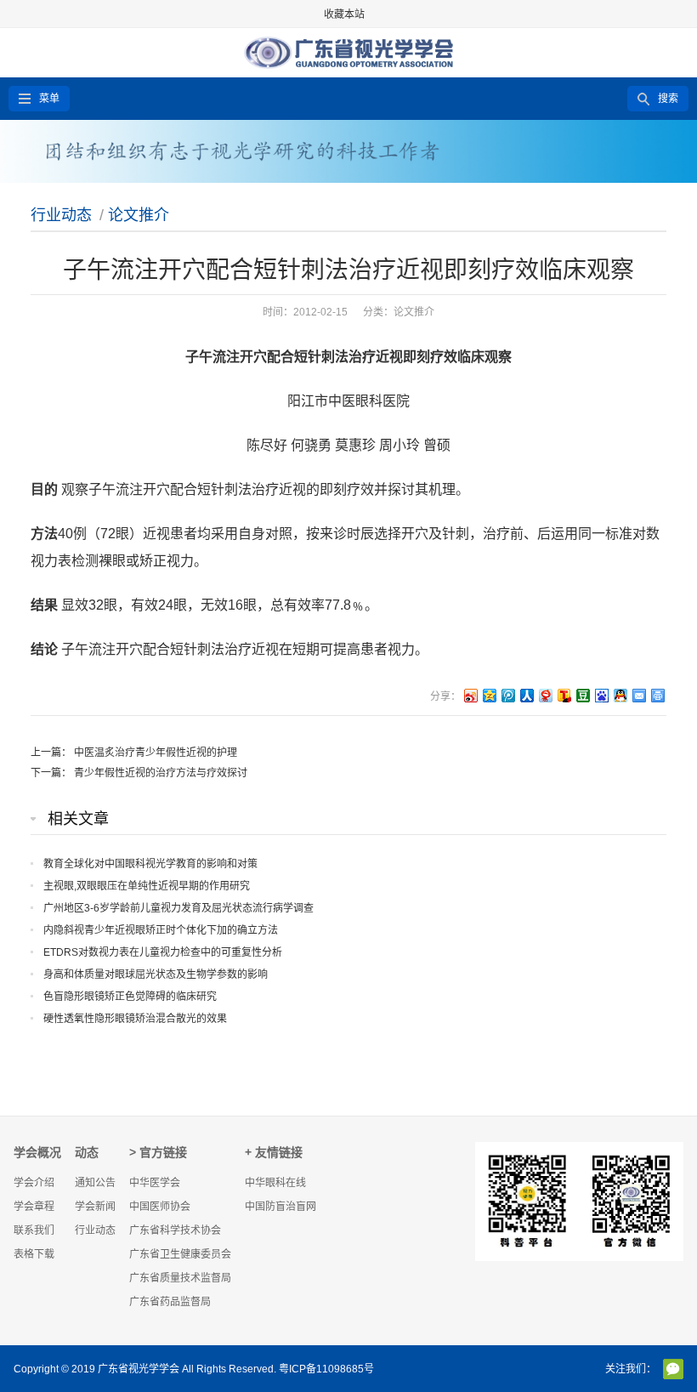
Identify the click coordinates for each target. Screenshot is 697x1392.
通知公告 (95, 1183)
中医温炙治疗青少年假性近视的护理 (155, 752)
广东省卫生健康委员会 (180, 1254)
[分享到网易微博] (545, 695)
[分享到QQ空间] (488, 695)
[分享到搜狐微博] (563, 695)
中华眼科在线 (275, 1183)
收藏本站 (344, 14)
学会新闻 (95, 1207)
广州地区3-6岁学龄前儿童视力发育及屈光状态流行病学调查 (178, 908)
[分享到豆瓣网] (582, 695)
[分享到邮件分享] (638, 695)
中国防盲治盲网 (280, 1207)
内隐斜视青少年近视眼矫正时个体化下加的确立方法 (160, 930)
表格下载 (34, 1254)
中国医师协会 (159, 1207)
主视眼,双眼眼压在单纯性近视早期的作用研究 (146, 886)
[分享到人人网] (526, 695)
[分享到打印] (657, 695)
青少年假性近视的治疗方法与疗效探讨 (160, 773)
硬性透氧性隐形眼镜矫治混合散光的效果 (135, 1019)
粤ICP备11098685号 (326, 1369)
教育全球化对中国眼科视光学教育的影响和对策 (150, 864)
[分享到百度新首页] (601, 695)
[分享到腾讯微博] (507, 695)
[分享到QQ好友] (619, 695)
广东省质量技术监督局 (180, 1278)
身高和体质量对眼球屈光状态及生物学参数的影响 (155, 974)
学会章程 (34, 1207)
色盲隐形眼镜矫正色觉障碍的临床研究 (130, 997)
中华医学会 (154, 1183)
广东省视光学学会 (138, 1369)
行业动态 (61, 215)
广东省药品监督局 (170, 1302)
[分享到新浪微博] (470, 695)
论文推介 (138, 215)
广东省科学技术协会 (175, 1230)
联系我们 (34, 1230)
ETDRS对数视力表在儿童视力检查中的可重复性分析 (162, 952)
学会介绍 (34, 1183)
